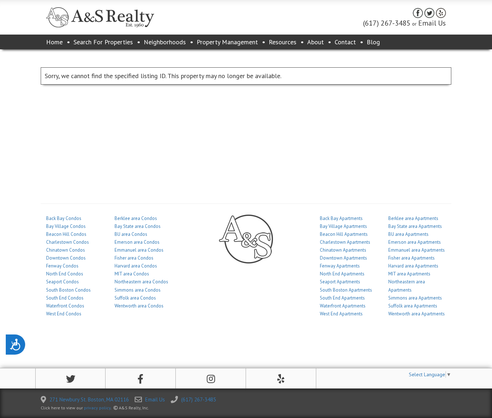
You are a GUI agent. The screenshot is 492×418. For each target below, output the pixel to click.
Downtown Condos (66, 258)
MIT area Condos (132, 274)
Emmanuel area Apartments (416, 250)
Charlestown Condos (67, 242)
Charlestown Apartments (345, 242)
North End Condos (64, 274)
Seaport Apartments (340, 282)
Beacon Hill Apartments (344, 234)
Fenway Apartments (340, 266)
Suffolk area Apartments (412, 306)
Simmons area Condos (138, 290)
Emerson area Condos (137, 242)
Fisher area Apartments (411, 258)
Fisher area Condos (134, 258)
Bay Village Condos (66, 226)
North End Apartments (342, 274)
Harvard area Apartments (413, 266)
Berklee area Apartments (413, 218)
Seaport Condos (62, 282)
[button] (70, 379)
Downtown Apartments (343, 258)
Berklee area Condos (136, 218)
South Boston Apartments (346, 290)
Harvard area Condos (136, 266)
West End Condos (63, 314)
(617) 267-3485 (387, 23)
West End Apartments (341, 314)
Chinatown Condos (65, 250)
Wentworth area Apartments (416, 314)
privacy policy (97, 407)
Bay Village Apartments (343, 226)
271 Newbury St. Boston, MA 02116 (89, 399)
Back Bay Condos (63, 218)
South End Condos (65, 298)
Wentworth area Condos (139, 306)
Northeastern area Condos (141, 282)
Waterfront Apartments (343, 306)
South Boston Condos (68, 290)
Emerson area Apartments (414, 242)
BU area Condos (131, 234)
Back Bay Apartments (341, 218)
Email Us (432, 23)
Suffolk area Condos (135, 298)
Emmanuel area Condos (139, 250)
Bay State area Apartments (415, 226)
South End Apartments (342, 298)
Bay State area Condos (138, 226)
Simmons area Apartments (415, 298)
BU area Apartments (408, 234)
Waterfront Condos (65, 306)
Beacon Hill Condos (66, 234)
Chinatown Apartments (343, 250)
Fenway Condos (62, 266)
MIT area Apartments (409, 274)
